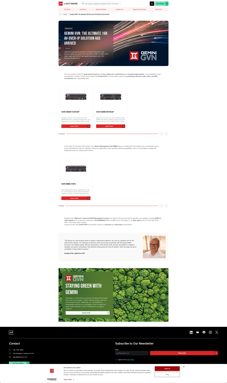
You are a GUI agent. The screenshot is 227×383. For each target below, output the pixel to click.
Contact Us (119, 9)
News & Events (101, 9)
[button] (161, 4)
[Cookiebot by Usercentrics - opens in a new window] (52, 379)
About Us (158, 9)
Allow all (167, 368)
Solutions (83, 9)
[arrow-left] (161, 134)
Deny (167, 374)
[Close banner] (183, 366)
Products (67, 9)
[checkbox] (116, 360)
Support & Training (139, 9)
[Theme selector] (152, 4)
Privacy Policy (130, 359)
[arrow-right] (166, 134)
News (65, 14)
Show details (68, 379)
